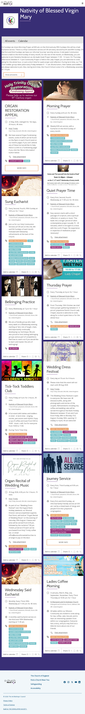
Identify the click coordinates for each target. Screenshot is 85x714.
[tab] (52, 160)
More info (21, 168)
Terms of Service (9, 705)
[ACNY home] (6, 3)
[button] (82, 3)
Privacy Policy (7, 701)
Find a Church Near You (40, 680)
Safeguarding (36, 684)
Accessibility (36, 688)
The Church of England (40, 676)
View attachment (19, 157)
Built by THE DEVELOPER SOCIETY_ (15, 709)
